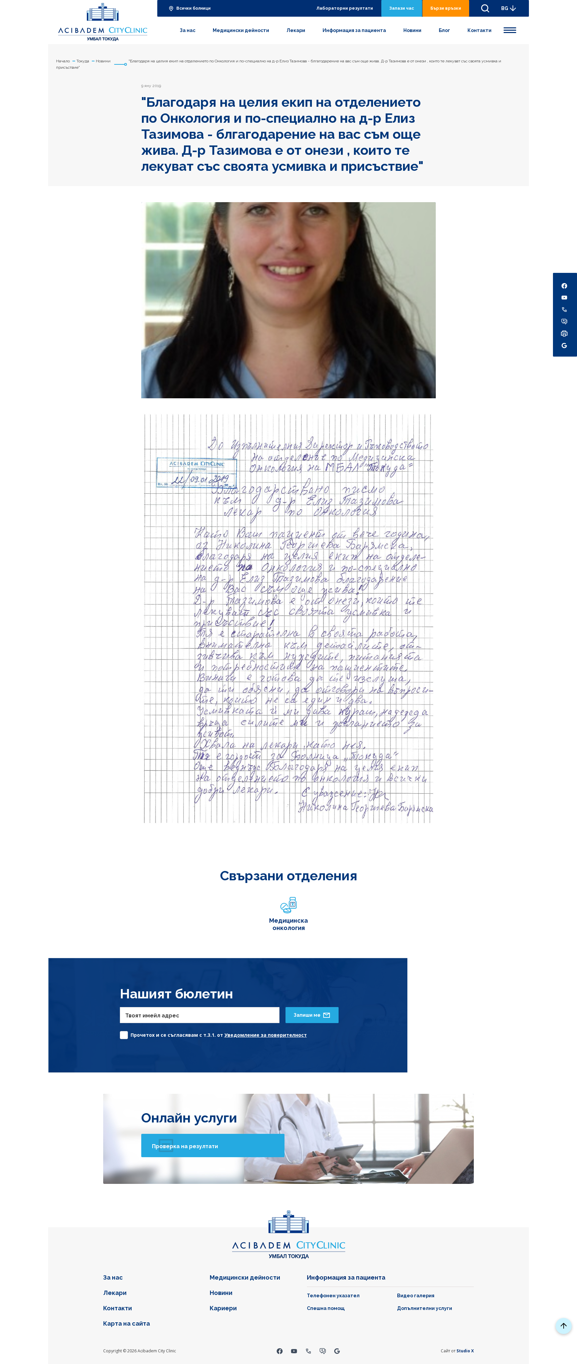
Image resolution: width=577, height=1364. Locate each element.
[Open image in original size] (102, 22)
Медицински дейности (241, 30)
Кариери (223, 1308)
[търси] (485, 8)
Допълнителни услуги (424, 1308)
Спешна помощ (326, 1308)
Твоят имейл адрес (152, 1015)
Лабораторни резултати (344, 8)
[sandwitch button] (510, 29)
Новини (412, 30)
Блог (444, 30)
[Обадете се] (308, 1351)
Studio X (465, 1351)
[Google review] (337, 1351)
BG (504, 8)
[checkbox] (213, 1033)
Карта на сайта (126, 1323)
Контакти (479, 30)
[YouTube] (294, 1351)
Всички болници (193, 8)
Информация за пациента (354, 30)
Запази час (401, 8)
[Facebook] (279, 1351)
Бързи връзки (445, 8)
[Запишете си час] (323, 1351)
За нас (187, 30)
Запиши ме (307, 1015)
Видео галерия (415, 1295)
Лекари (295, 30)
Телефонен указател (333, 1295)
